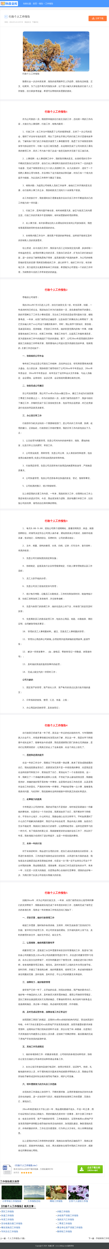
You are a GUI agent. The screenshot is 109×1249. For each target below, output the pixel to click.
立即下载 (99, 18)
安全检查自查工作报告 (11, 1223)
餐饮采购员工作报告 (10, 1227)
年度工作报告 (7, 1219)
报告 (41, 4)
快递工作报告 (7, 1215)
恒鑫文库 (51, 1246)
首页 (35, 4)
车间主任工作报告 (9, 1231)
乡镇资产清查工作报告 (67, 1215)
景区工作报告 (7, 1211)
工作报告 (49, 4)
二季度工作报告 (64, 1223)
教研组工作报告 (64, 1231)
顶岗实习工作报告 (65, 1219)
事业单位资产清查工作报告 (70, 1227)
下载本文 (35, 22)
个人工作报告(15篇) (16, 1238)
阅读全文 (28, 22)
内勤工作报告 (63, 1211)
